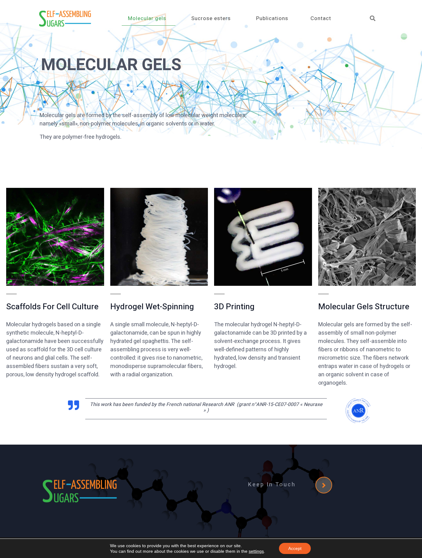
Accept (295, 548)
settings (256, 551)
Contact (320, 18)
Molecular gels (147, 18)
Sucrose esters (211, 18)
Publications (272, 18)
